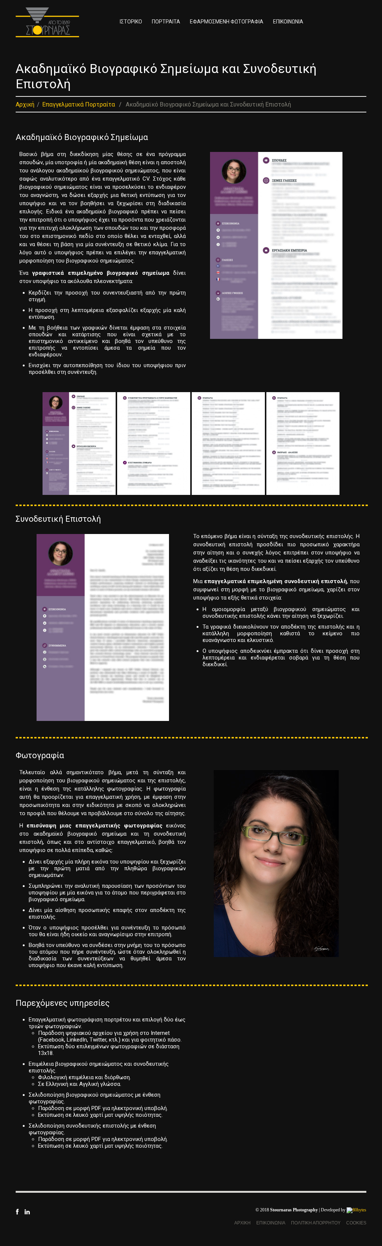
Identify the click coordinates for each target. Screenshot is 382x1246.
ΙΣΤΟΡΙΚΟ (131, 22)
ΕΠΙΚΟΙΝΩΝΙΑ (288, 22)
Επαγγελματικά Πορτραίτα (78, 104)
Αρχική (25, 104)
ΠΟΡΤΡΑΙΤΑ (166, 22)
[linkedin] (27, 1211)
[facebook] (17, 1211)
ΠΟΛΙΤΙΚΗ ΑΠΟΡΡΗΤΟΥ (316, 1223)
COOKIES (356, 1223)
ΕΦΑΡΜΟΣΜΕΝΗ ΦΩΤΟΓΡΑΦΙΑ (226, 22)
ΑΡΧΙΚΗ (242, 1223)
